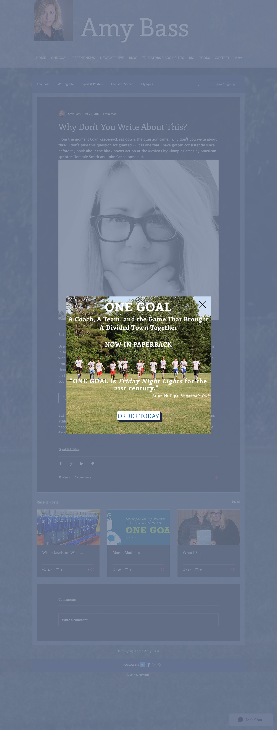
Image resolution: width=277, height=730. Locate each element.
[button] (202, 304)
